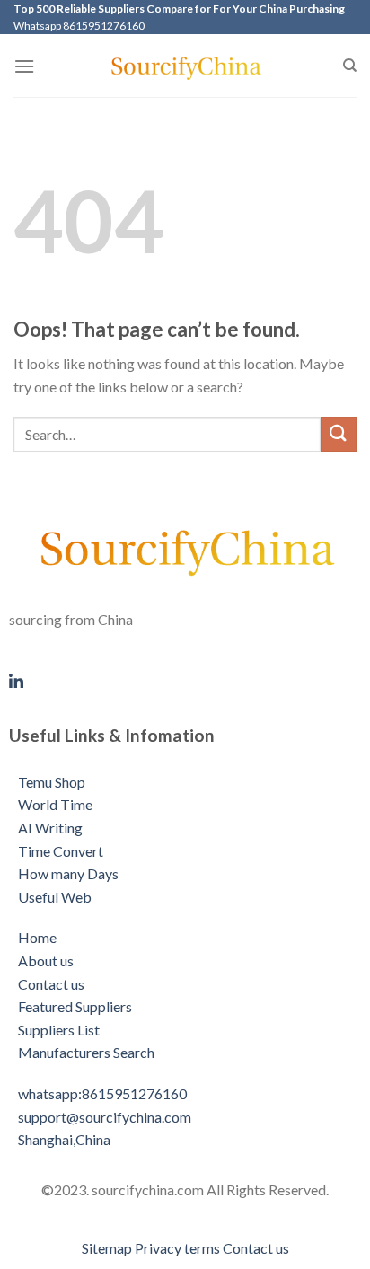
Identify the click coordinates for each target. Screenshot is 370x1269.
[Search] (350, 65)
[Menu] (24, 66)
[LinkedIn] (185, 679)
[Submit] (339, 434)
